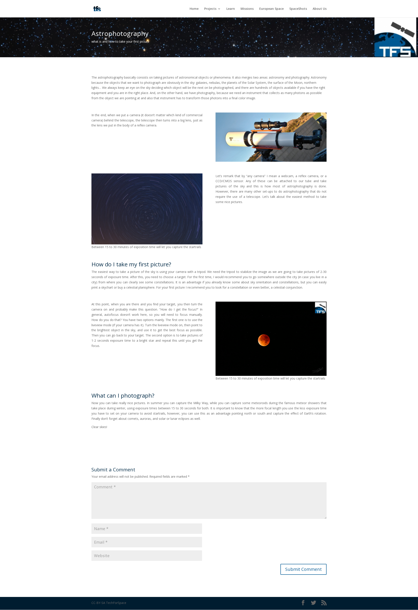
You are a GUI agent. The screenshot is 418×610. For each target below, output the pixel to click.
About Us (320, 9)
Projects (210, 9)
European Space (271, 9)
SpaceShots (298, 9)
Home (194, 9)
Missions (247, 9)
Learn (230, 9)
